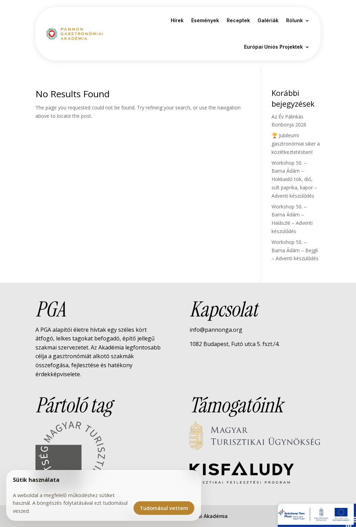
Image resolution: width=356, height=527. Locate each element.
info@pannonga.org (215, 330)
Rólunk (294, 20)
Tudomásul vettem (164, 507)
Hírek (177, 20)
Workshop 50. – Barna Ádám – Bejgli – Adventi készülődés (295, 250)
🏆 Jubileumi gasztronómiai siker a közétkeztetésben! (296, 143)
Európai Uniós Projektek (273, 47)
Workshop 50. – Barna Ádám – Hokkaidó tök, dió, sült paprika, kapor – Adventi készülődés (294, 179)
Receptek (238, 20)
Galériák (268, 20)
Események (205, 20)
